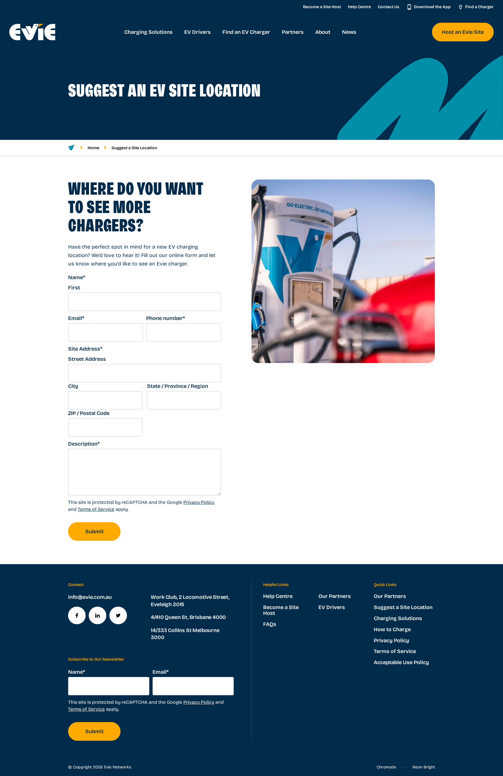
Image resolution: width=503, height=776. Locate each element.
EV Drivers (331, 607)
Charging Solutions (398, 618)
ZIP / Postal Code (88, 413)
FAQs (269, 624)
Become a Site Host (322, 6)
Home (93, 147)
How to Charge (392, 629)
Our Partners (334, 596)
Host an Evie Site (463, 32)
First (74, 287)
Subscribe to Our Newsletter (96, 659)
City (73, 386)
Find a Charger (479, 6)
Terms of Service (96, 509)
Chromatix (386, 767)
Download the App (432, 6)
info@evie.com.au (90, 597)
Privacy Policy (198, 502)
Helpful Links (276, 584)
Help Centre (359, 6)
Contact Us (388, 6)
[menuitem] (148, 32)
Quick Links (385, 584)
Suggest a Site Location (403, 607)
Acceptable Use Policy (401, 662)
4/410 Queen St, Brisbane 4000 (188, 617)
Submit (94, 531)
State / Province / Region (177, 386)
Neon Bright (423, 767)
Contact (76, 584)
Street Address (87, 359)
